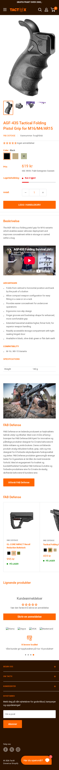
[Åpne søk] (40, 10)
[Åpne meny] (5, 9)
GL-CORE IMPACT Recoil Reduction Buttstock (18, 546)
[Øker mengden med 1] (42, 192)
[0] (53, 10)
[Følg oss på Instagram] (18, 749)
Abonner (12, 724)
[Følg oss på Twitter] (12, 749)
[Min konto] (46, 10)
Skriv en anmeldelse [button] (30, 616)
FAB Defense (9, 136)
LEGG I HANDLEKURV (29, 204)
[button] (10, 143)
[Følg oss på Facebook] (5, 749)
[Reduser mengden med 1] (25, 192)
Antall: (6, 192)
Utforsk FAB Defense (19, 482)
